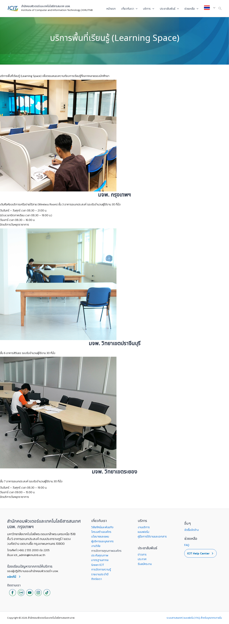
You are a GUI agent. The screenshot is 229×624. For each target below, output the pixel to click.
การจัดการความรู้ (101, 569)
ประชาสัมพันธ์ (167, 8)
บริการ (147, 8)
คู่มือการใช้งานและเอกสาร (152, 536)
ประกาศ (142, 559)
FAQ (186, 545)
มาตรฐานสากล (99, 560)
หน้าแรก (111, 8)
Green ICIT (97, 565)
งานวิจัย (95, 546)
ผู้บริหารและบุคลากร (102, 541)
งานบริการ (144, 527)
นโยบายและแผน (100, 536)
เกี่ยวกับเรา (127, 8)
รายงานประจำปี (99, 574)
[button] (136, 8)
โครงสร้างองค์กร (101, 532)
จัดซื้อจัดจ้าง (191, 530)
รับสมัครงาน (145, 564)
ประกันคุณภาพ (99, 555)
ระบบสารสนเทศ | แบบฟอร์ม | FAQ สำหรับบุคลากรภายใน (194, 618)
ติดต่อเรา (96, 579)
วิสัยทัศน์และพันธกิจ (102, 527)
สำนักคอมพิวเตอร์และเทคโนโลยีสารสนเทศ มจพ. (45, 6)
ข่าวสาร (142, 554)
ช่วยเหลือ (189, 8)
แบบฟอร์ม (143, 532)
